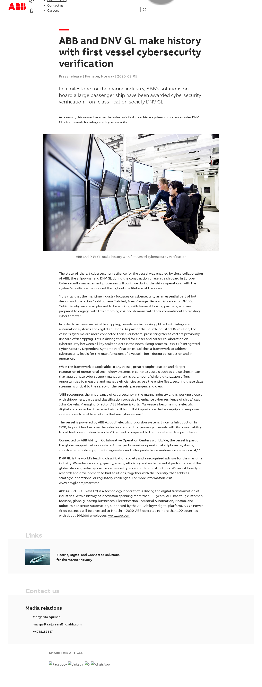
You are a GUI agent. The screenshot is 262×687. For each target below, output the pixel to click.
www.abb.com (119, 515)
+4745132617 (43, 632)
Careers (53, 10)
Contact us (55, 5)
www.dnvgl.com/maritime (79, 483)
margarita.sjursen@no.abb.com (57, 624)
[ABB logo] (17, 6)
